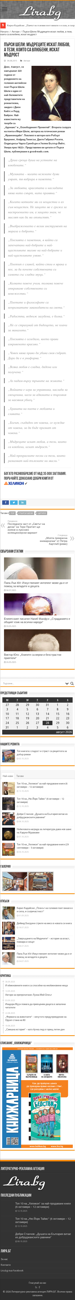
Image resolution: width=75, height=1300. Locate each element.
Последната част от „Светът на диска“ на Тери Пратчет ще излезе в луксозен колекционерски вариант (26, 527)
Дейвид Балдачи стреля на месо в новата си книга (44, 923)
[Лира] (40, 9)
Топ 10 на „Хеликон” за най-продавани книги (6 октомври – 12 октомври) (43, 1205)
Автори (15, 31)
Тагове (20, 776)
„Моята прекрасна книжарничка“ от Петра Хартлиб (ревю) (53, 539)
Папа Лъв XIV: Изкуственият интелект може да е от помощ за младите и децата (36, 584)
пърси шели (26, 513)
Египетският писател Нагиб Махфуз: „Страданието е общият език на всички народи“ (37, 620)
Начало (4, 31)
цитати (42, 513)
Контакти (6, 1265)
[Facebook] (39, 1287)
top (12, 513)
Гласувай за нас (37, 1282)
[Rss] (36, 1287)
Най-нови (8, 776)
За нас (4, 1259)
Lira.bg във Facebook (12, 1270)
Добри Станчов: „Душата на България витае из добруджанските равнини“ (43, 1235)
